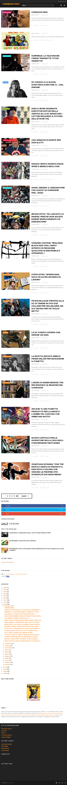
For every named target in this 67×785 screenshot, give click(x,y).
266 (17, 496)
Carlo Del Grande (6, 744)
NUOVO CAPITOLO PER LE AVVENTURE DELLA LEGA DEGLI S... (22, 641)
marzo (7, 660)
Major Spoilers (50, 715)
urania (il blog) (5, 737)
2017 (4, 594)
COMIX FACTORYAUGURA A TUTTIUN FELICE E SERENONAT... (22, 610)
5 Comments (35, 206)
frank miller (7, 356)
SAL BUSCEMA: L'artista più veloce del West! (22, 540)
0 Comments (35, 40)
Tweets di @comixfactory (7, 562)
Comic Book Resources (19, 715)
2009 (4, 671)
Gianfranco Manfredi (10, 164)
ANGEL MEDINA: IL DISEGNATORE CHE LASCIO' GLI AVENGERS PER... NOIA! (48, 190)
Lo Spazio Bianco (6, 735)
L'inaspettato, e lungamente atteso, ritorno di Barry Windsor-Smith (30, 532)
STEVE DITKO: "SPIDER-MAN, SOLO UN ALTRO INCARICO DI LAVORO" (46, 277)
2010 (4, 669)
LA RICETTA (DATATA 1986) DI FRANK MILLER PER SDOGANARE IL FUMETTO (47, 359)
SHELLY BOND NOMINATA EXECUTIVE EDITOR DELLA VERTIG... (23, 616)
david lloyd (7, 56)
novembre (8, 643)
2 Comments (35, 25)
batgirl (5, 82)
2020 (4, 587)
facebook (34, 505)
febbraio (7, 662)
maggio (7, 656)
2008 (4, 673)
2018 (4, 592)
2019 (4, 589)
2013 (4, 602)
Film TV (3, 733)
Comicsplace (9, 715)
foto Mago (4, 746)
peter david (7, 12)
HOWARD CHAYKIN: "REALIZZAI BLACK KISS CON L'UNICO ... (22, 626)
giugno (7, 654)
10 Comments (35, 401)
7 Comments (35, 374)
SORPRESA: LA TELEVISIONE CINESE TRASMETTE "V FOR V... (22, 612)
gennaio (7, 664)
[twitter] (60, 1)
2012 (4, 604)
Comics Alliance (51, 713)
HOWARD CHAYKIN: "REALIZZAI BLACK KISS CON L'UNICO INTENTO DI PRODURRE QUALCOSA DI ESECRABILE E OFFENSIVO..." (47, 248)
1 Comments (35, 100)
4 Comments (35, 155)
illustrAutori (5, 748)
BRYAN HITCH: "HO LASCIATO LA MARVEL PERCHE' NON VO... (22, 624)
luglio (7, 652)
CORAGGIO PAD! (39, 12)
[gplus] (63, 1)
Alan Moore (7, 438)
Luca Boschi (5, 750)
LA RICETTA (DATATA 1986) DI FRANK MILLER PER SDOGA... (22, 635)
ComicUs (4, 731)
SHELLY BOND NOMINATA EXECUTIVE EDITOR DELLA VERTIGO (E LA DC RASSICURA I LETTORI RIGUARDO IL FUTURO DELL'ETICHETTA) (47, 113)
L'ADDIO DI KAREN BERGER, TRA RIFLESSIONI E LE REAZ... (21, 637)
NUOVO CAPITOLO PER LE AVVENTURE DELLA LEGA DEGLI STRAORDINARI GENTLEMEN (47, 440)
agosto (7, 650)
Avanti (24, 496)
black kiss (6, 243)
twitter (34, 509)
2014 (4, 600)
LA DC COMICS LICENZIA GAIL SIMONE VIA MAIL (18, 632)
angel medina (7, 188)
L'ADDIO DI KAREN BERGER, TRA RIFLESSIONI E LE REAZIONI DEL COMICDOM (47, 385)
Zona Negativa (42, 715)
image (5, 409)
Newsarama (34, 715)
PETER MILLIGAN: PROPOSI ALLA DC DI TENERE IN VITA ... (21, 630)
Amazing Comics (6, 729)
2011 (4, 667)
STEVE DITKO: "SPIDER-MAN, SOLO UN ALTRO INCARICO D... (22, 628)
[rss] (65, 1)
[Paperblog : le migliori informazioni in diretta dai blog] (5, 577)
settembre (8, 648)
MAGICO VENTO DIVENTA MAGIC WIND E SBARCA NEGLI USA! (22, 620)
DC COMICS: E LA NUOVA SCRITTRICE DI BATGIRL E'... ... (21, 614)
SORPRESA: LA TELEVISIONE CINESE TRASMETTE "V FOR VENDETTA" (45, 58)
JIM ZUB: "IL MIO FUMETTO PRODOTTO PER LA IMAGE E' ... (22, 639)
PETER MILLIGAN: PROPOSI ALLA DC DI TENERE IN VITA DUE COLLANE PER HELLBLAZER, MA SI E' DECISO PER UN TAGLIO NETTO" (47, 306)
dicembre (8, 606)
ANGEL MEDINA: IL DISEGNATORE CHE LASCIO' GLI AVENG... (22, 622)
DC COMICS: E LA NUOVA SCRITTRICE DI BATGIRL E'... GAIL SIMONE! (47, 84)
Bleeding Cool (43, 713)
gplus (34, 513)
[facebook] (58, 1)
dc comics (6, 108)
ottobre (7, 646)
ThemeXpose (10, 782)
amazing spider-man (9, 140)
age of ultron (7, 214)
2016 (4, 596)
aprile (7, 658)
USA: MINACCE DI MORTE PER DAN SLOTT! (17, 618)
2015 (4, 598)
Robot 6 (28, 715)
